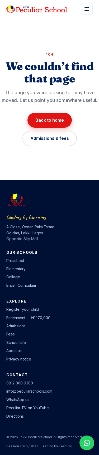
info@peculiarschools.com (29, 391)
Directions (15, 416)
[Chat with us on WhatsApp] (86, 443)
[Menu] (87, 9)
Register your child (22, 309)
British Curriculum (21, 285)
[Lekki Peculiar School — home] (36, 9)
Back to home (49, 120)
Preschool (15, 260)
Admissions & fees (49, 138)
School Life (16, 342)
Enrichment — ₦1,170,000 (28, 317)
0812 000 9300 (19, 383)
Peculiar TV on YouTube (27, 407)
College (13, 277)
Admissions (16, 326)
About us (14, 350)
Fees (10, 334)
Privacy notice (18, 359)
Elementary (16, 268)
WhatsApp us (17, 399)
